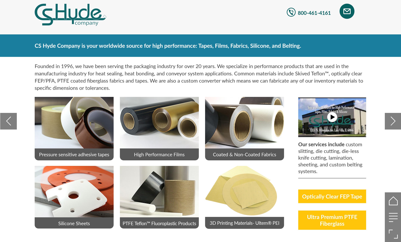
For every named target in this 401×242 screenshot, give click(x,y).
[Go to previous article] (8, 121)
